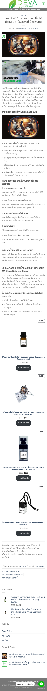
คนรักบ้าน (6, 636)
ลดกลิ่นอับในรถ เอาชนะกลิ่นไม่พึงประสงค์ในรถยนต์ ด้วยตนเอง (26, 656)
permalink (40, 566)
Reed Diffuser (8, 631)
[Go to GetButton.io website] (41, 688)
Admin (35, 28)
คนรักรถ (23, 15)
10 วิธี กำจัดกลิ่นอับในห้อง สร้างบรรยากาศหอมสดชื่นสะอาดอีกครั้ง (12, 575)
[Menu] (3, 4)
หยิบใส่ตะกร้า (23, 368)
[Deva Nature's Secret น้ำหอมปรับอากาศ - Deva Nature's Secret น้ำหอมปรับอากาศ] (23, 4)
